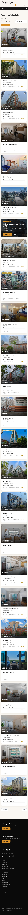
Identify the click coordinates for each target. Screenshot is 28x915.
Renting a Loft (5, 866)
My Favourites (12, 5)
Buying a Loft (4, 862)
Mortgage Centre (5, 886)
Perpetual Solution (9, 910)
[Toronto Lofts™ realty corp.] (7, 2)
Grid (6, 25)
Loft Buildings (5, 882)
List (14, 25)
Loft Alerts (4, 880)
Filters (9, 21)
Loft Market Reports (6, 884)
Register (25, 5)
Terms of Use (4, 901)
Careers (3, 894)
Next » (24, 809)
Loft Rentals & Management (8, 868)
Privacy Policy (4, 899)
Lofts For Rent (5, 876)
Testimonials (4, 896)
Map (22, 25)
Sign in (15, 234)
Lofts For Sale (4, 874)
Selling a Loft (4, 864)
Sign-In (20, 5)
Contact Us (4, 898)
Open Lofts (4, 878)
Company (4, 892)
